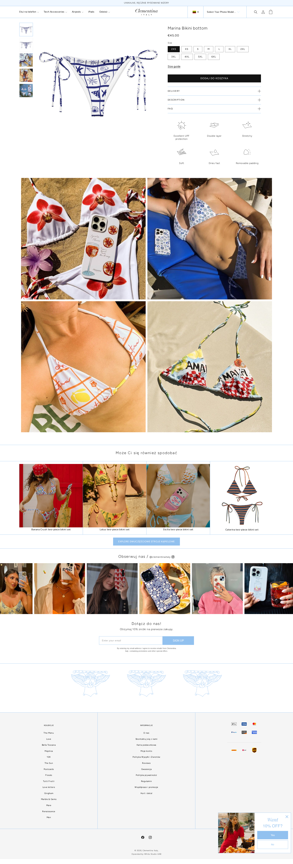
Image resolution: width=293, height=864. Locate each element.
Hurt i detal (146, 793)
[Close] (287, 817)
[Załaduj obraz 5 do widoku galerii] (26, 90)
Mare (48, 805)
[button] (29, 11)
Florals (48, 775)
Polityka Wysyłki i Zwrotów (146, 757)
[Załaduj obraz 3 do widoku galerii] (26, 60)
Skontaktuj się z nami (146, 739)
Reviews (146, 763)
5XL (200, 56)
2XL (242, 49)
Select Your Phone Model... (221, 12)
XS (186, 49)
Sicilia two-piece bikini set (178, 529)
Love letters (49, 787)
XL (230, 49)
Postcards (49, 769)
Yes (273, 835)
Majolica (49, 751)
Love (48, 739)
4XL (187, 56)
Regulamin (146, 781)
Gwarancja (146, 769)
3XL (173, 56)
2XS (173, 49)
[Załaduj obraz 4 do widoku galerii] (26, 75)
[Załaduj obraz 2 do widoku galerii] (26, 45)
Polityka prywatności (146, 775)
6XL (213, 56)
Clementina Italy (150, 850)
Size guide (174, 66)
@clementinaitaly (160, 557)
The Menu (49, 733)
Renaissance (48, 811)
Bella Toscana (49, 745)
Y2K (49, 757)
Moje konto (146, 751)
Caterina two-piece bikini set (241, 529)
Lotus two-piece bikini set (115, 529)
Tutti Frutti (49, 781)
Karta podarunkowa (146, 745)
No (272, 844)
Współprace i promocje (146, 787)
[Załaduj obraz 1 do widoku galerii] (26, 29)
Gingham (48, 793)
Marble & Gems (48, 799)
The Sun (49, 763)
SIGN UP (178, 640)
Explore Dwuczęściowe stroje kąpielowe (146, 541)
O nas (146, 733)
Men (49, 817)
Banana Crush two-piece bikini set (51, 529)
